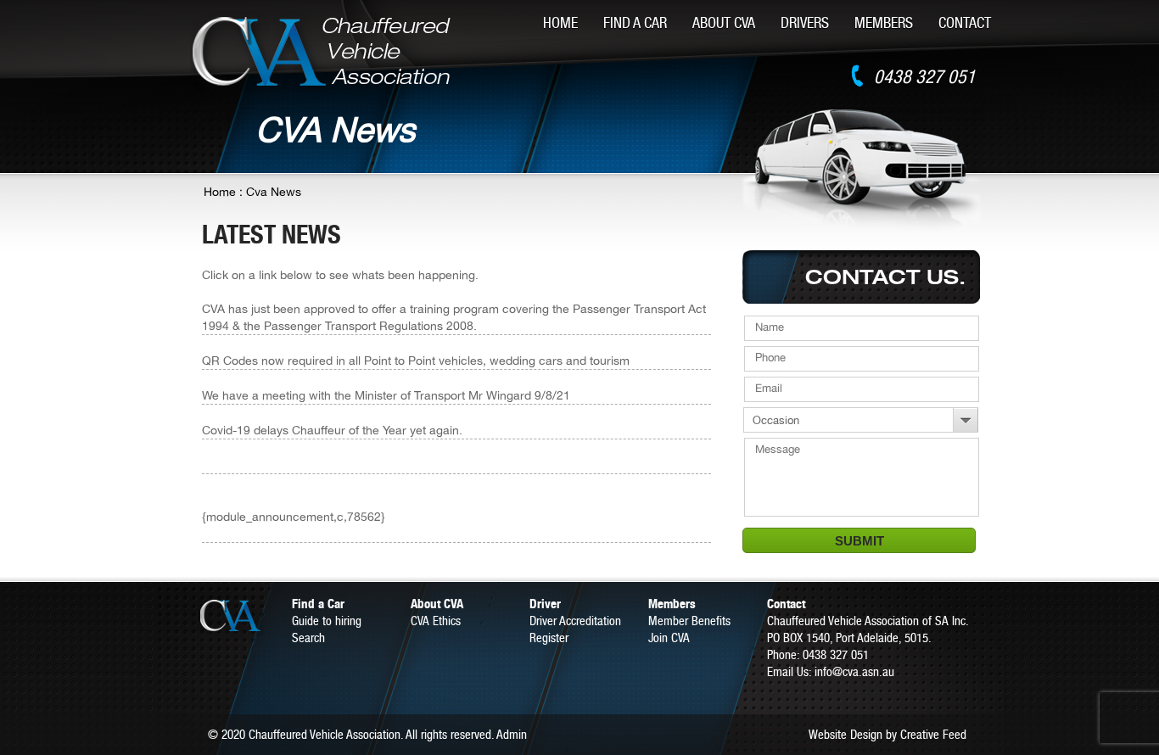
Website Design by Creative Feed (887, 734)
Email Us (788, 671)
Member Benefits (689, 620)
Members (883, 22)
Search (308, 637)
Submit (859, 541)
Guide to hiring (326, 620)
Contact (964, 22)
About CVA (723, 22)
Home (560, 22)
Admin (511, 734)
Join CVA (669, 637)
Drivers (805, 22)
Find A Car (635, 22)
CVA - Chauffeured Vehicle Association (322, 51)
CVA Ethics (436, 620)
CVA (244, 615)
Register (548, 637)
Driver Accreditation (575, 620)
